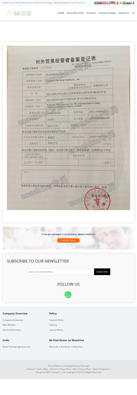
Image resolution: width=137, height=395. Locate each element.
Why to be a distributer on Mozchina (66, 346)
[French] (108, 2)
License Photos (56, 329)
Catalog (67, 365)
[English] (104, 2)
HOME (61, 12)
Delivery (53, 324)
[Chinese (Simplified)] (100, 2)
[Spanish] (132, 2)
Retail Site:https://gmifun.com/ (17, 346)
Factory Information (12, 329)
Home (50, 365)
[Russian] (128, 2)
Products (91, 12)
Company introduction (13, 320)
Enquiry (75, 365)
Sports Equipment (101, 369)
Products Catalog (106, 12)
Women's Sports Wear (38, 369)
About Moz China (75, 12)
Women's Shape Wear (60, 369)
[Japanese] (120, 2)
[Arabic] (96, 2)
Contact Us (123, 12)
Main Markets (9, 324)
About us (59, 365)
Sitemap (84, 365)
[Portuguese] (124, 2)
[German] (112, 2)
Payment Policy (56, 320)
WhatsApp (68, 294)
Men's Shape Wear (82, 369)
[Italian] (116, 2)
